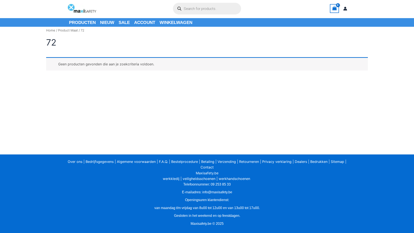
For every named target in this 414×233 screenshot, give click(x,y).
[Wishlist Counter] (249, 8)
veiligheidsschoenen (199, 178)
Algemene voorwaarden (136, 161)
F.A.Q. (163, 161)
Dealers (301, 161)
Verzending (227, 161)
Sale (124, 22)
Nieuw (107, 22)
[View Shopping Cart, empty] (334, 8)
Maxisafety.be (207, 173)
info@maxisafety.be (217, 192)
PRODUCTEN (82, 22)
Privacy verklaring (277, 161)
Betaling (207, 161)
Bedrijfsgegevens (100, 161)
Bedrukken (319, 161)
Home (50, 30)
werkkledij (171, 178)
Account (144, 22)
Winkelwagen (176, 22)
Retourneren (249, 161)
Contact (207, 167)
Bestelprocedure (184, 161)
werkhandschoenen (234, 178)
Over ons (75, 161)
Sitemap (337, 161)
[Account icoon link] (345, 9)
